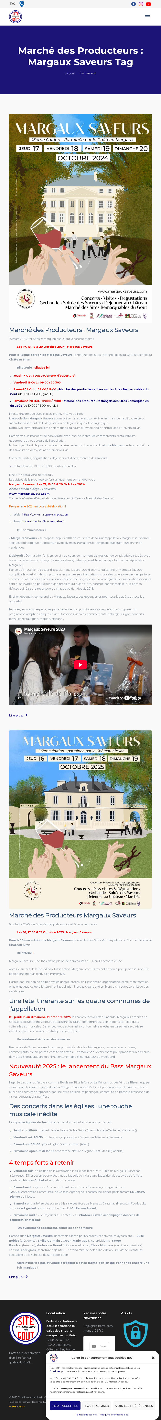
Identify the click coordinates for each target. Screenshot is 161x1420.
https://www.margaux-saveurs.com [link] (45, 514)
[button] (153, 1358)
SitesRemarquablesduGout (51, 339)
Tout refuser (97, 1406)
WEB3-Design (17, 1406)
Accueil (70, 73)
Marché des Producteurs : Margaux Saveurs (73, 330)
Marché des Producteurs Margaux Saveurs (72, 915)
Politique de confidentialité (113, 1414)
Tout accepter (65, 1406)
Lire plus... (17, 715)
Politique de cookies (86, 1414)
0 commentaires (82, 339)
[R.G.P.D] (135, 1321)
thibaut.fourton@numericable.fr (43, 521)
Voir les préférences (134, 1406)
